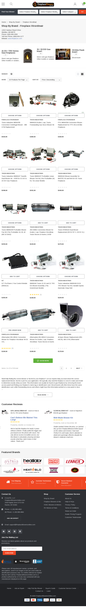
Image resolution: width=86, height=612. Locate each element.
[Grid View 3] (82, 74)
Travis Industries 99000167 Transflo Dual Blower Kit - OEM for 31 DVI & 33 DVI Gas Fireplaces (14, 178)
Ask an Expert (19, 588)
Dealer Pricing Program (73, 514)
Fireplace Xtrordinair (30, 22)
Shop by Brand (14, 22)
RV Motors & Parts (50, 508)
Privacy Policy (70, 505)
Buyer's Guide (50, 588)
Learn (49, 591)
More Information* (17, 483)
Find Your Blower (8, 12)
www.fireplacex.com (15, 38)
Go (82, 12)
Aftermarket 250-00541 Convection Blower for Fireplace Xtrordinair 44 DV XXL (15, 339)
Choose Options (15, 115)
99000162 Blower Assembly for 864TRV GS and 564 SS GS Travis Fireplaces (70, 178)
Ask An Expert (13, 518)
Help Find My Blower (35, 588)
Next (78, 368)
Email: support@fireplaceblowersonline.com (20, 524)
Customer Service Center (67, 588)
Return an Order (70, 511)
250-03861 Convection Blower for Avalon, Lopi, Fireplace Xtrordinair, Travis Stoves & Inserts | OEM (42, 232)
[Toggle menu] (3, 4)
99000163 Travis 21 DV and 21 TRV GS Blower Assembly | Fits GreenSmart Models (42, 285)
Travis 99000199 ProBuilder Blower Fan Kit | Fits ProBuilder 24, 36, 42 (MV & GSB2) (14, 232)
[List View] (78, 74)
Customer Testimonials (73, 517)
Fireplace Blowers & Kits (52, 501)
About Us (68, 498)
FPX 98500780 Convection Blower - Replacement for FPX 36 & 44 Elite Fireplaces (70, 125)
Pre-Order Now (14, 330)
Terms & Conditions (72, 508)
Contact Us (39, 591)
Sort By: (36, 79)
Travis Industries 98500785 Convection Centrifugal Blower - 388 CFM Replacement (14, 125)
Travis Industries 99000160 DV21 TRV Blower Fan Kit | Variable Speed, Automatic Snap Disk (71, 285)
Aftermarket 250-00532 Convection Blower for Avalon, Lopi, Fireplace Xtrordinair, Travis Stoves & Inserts (42, 339)
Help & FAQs (69, 501)
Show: (4, 79)
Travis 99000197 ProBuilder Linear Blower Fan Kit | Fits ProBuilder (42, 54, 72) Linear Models (42, 178)
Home (4, 22)
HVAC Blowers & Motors (52, 505)
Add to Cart (43, 223)
